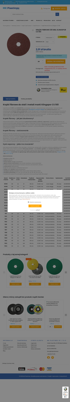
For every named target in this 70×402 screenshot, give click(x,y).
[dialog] (35, 201)
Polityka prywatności (26, 199)
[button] (35, 202)
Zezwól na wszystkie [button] (35, 206)
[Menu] (68, 387)
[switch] (65, 397)
